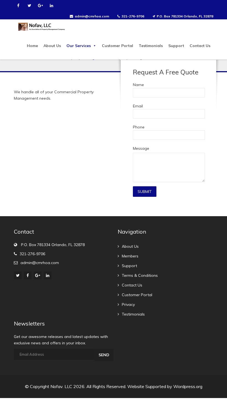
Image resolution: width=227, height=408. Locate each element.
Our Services (78, 45)
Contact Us (200, 45)
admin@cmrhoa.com (92, 16)
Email (138, 106)
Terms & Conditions (140, 275)
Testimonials (151, 45)
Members (130, 256)
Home (32, 45)
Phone (139, 127)
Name (138, 84)
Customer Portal (117, 45)
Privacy (128, 304)
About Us (52, 45)
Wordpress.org (187, 386)
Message (141, 148)
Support (176, 45)
